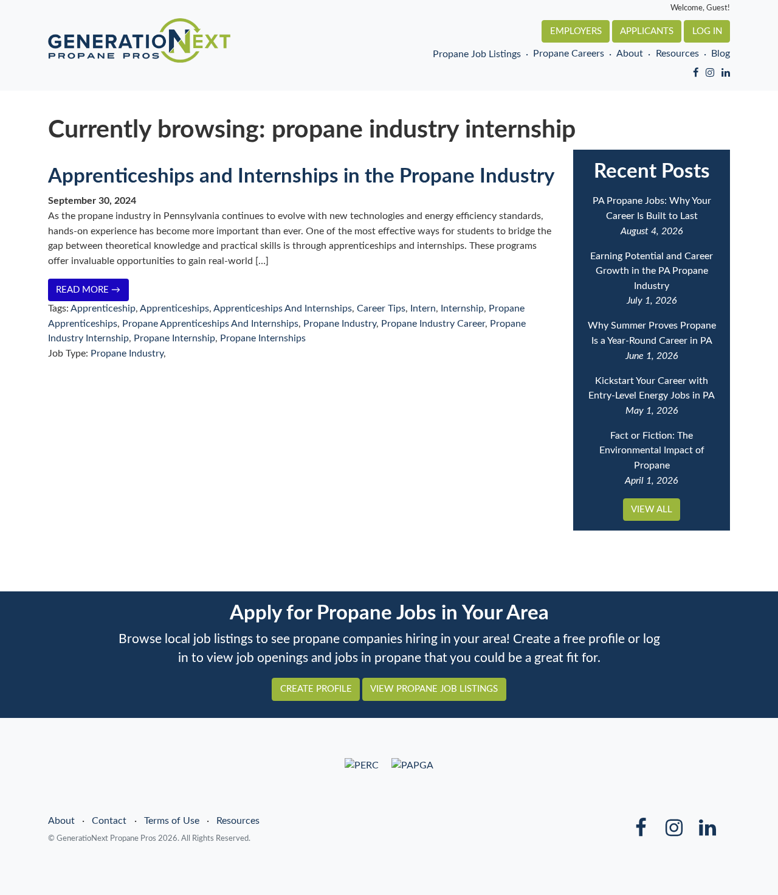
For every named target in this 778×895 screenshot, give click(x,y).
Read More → (88, 289)
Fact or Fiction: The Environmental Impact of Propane (651, 450)
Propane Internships (263, 338)
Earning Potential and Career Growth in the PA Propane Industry (651, 271)
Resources (677, 54)
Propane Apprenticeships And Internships (210, 324)
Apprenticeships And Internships (282, 308)
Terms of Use (171, 821)
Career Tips (381, 308)
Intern (423, 308)
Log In (707, 31)
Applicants (646, 31)
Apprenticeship (103, 308)
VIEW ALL (651, 509)
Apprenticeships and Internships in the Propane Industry (301, 176)
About (629, 54)
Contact (109, 821)
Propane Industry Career (433, 324)
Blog (720, 54)
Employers (576, 31)
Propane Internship (174, 338)
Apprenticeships (174, 308)
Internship (462, 308)
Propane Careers (568, 54)
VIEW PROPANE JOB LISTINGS (434, 689)
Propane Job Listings (476, 55)
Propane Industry (339, 324)
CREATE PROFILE (316, 689)
